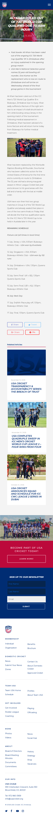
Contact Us (32, 661)
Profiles (30, 691)
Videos (8, 737)
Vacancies (31, 764)
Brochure (31, 648)
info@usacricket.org (14, 799)
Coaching (9, 716)
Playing (30, 708)
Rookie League (12, 712)
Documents (10, 762)
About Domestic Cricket (34, 667)
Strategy (31, 756)
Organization (11, 648)
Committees (11, 766)
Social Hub (32, 738)
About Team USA (35, 695)
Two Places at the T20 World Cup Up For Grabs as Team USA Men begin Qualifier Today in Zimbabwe (26, 528)
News (7, 661)
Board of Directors (13, 751)
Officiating (32, 712)
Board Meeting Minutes (12, 756)
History (30, 751)
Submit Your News (13, 665)
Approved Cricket (35, 673)
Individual (9, 644)
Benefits (31, 644)
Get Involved (11, 708)
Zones (8, 669)
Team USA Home (13, 690)
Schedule (9, 694)
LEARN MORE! (26, 559)
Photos (8, 733)
